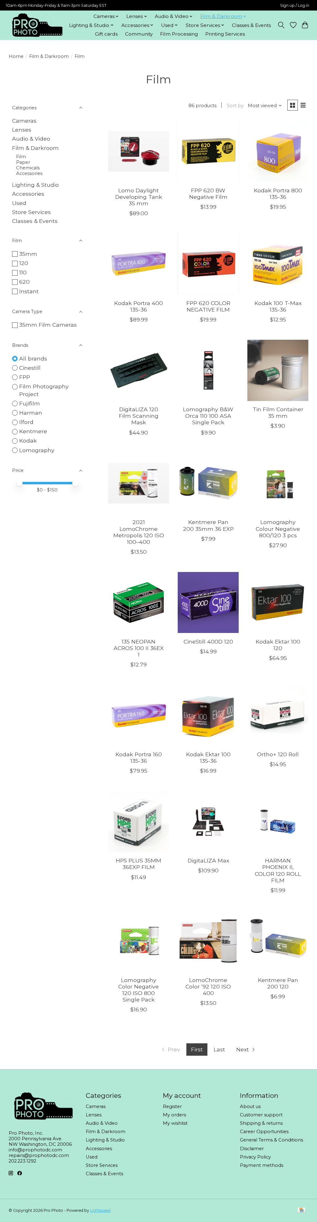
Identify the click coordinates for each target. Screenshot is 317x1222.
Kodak (28, 440)
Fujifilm (29, 403)
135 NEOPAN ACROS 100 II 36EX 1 (139, 648)
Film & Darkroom (49, 56)
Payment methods (261, 1165)
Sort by (235, 105)
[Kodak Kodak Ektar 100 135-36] (208, 715)
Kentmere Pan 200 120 (278, 983)
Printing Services (225, 34)
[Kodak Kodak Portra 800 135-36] (277, 151)
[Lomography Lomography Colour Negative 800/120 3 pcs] (277, 483)
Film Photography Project (44, 390)
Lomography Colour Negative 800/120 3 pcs (278, 528)
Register (172, 1106)
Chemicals (28, 168)
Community (139, 34)
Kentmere (33, 431)
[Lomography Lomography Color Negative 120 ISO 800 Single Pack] (138, 940)
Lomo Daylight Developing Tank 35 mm (138, 197)
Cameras (24, 120)
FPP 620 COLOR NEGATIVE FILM (208, 306)
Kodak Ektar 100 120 (278, 644)
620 (24, 281)
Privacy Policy (255, 1157)
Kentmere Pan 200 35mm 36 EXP (208, 525)
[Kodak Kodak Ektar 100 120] (277, 602)
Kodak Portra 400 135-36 (138, 306)
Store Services (31, 212)
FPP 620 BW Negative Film (208, 193)
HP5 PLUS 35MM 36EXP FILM (138, 863)
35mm (28, 254)
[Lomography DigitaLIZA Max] (208, 821)
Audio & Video (31, 138)
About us (250, 1106)
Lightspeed (100, 1210)
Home (16, 56)
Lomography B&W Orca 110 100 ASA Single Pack (208, 416)
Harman (30, 412)
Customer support (261, 1115)
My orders (174, 1115)
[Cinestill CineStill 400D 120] (208, 602)
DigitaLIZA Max (208, 860)
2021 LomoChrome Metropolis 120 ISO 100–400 (138, 532)
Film (21, 156)
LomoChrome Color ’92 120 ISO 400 (208, 986)
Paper (23, 162)
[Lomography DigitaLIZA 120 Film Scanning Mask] (138, 370)
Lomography (36, 450)
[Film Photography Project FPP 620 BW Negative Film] (208, 151)
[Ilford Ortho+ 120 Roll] (277, 715)
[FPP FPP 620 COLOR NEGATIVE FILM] (208, 264)
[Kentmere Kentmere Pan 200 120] (277, 940)
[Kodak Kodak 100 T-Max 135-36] (277, 264)
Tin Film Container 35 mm (278, 412)
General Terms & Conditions (271, 1140)
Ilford (26, 422)
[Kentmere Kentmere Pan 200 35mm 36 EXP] (208, 483)
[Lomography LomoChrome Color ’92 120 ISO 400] (208, 940)
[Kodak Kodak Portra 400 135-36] (138, 264)
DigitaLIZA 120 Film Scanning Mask (138, 416)
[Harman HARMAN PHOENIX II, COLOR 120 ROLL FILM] (277, 821)
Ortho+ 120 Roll (278, 754)
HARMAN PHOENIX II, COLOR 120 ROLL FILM (278, 870)
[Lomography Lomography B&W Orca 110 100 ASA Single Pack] (208, 370)
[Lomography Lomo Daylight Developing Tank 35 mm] (138, 151)
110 (23, 272)
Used (19, 203)
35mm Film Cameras (48, 324)
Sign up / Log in (294, 5)
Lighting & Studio (35, 184)
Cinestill (30, 367)
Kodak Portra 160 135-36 (138, 757)
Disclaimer (252, 1148)
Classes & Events (251, 25)
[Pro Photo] (36, 25)
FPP (24, 377)
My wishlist (175, 1123)
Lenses (21, 129)
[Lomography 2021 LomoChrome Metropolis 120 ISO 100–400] (138, 483)
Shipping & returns (261, 1123)
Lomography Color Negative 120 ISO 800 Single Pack (138, 990)
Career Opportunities (264, 1131)
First (197, 1049)
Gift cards (106, 34)
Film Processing (179, 34)
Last (219, 1049)
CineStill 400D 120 (208, 641)
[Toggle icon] (280, 25)
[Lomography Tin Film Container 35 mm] (277, 370)
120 (23, 263)
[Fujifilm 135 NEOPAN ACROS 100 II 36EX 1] (138, 602)
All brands (33, 358)
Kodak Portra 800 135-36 (278, 193)
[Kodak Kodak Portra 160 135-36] (138, 715)
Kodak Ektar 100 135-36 (208, 757)
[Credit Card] (301, 1210)
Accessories (29, 173)
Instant (29, 291)
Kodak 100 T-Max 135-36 (278, 306)
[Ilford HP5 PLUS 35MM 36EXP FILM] (138, 821)
